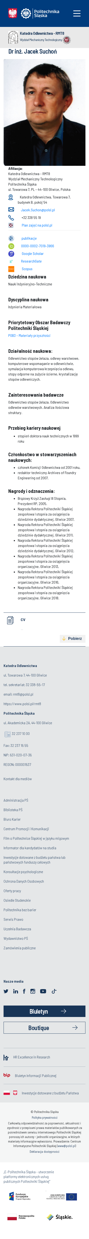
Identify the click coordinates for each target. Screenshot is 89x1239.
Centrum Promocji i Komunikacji (26, 828)
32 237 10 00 (21, 733)
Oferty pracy (12, 890)
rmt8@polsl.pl (23, 694)
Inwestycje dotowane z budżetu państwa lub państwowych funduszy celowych (35, 859)
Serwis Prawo (13, 919)
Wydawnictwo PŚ (16, 938)
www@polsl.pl (66, 1146)
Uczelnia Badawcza (17, 928)
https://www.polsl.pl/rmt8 (22, 703)
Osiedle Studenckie (17, 900)
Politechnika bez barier (20, 909)
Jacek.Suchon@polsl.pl (38, 209)
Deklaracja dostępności (44, 1151)
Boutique (38, 1027)
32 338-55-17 (35, 684)
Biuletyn (38, 1011)
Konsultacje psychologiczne (23, 871)
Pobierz (75, 639)
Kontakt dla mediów (18, 778)
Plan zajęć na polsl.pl (36, 225)
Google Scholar (33, 253)
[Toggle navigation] (77, 13)
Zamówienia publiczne (20, 948)
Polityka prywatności (44, 1117)
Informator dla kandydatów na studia (30, 847)
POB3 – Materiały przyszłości (29, 335)
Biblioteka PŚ (13, 809)
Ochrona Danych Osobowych (24, 881)
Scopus (27, 268)
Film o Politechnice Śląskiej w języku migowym (36, 838)
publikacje (29, 238)
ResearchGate (31, 261)
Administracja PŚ (16, 800)
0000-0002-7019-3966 (37, 245)
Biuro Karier (12, 819)
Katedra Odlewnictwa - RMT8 (42, 33)
